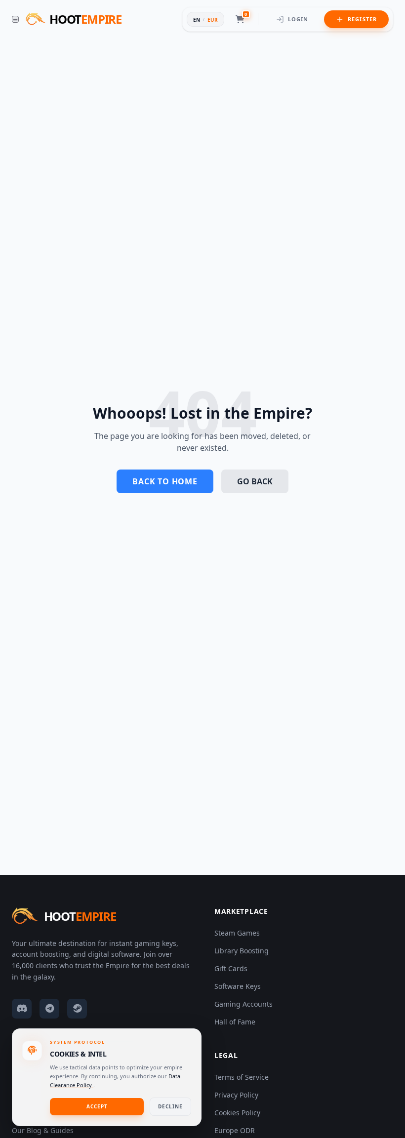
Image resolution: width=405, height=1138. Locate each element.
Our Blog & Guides (43, 1130)
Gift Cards (230, 968)
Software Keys (237, 986)
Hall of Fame (234, 1021)
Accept (97, 1106)
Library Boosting (241, 950)
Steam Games (237, 933)
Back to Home (165, 481)
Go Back (255, 481)
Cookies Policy (237, 1112)
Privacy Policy (236, 1094)
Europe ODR (234, 1130)
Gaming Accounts (243, 1004)
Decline (170, 1106)
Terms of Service (241, 1077)
